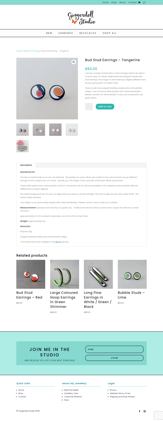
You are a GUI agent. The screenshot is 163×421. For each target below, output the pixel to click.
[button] (73, 62)
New (49, 33)
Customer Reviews (73, 396)
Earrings (66, 33)
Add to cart (105, 106)
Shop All (110, 33)
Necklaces (88, 33)
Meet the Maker (71, 390)
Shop (114, 3)
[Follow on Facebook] (140, 411)
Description (26, 165)
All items (27, 51)
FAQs (66, 400)
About (122, 3)
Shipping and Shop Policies (122, 396)
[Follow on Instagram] (145, 411)
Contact (132, 3)
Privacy (113, 390)
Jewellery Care (71, 393)
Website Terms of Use (120, 393)
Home (106, 3)
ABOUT (58, 241)
